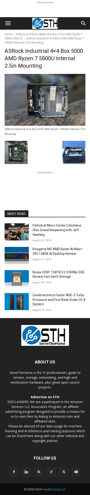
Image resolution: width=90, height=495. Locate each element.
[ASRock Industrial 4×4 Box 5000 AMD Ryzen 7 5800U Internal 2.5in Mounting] (45, 100)
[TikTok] (51, 472)
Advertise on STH (45, 397)
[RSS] (38, 472)
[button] (7, 23)
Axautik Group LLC (54, 489)
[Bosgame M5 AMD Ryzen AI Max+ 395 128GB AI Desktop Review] (17, 255)
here (30, 436)
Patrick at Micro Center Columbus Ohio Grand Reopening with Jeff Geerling (57, 230)
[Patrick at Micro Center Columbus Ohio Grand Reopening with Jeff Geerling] (17, 231)
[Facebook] (13, 472)
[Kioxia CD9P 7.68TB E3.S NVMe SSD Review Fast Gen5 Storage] (17, 278)
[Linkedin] (26, 472)
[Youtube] (76, 472)
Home (9, 34)
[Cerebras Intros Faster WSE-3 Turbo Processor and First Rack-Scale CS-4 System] (17, 301)
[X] (63, 472)
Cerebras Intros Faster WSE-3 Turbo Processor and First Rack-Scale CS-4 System (59, 299)
